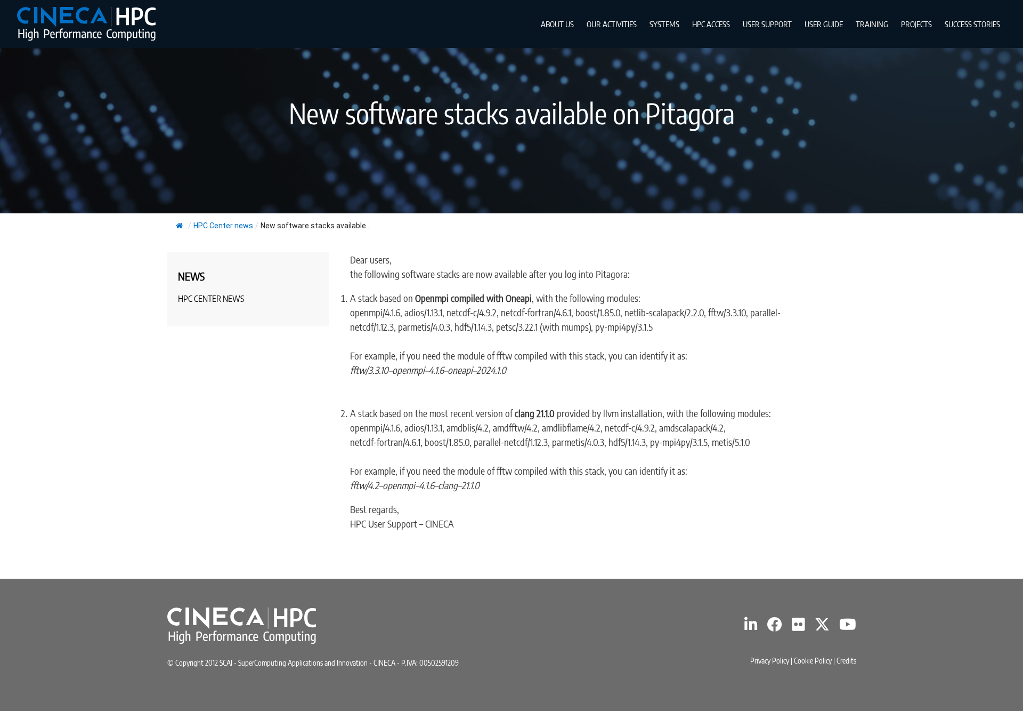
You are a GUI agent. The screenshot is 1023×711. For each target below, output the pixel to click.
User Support (767, 24)
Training (872, 24)
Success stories (972, 24)
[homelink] (86, 24)
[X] (822, 627)
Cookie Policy (813, 660)
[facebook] (774, 627)
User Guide (824, 24)
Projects (916, 24)
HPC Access (711, 24)
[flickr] (798, 627)
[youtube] (847, 627)
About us (557, 24)
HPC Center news (223, 225)
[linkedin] (751, 627)
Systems (664, 24)
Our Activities (612, 24)
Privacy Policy (769, 660)
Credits (846, 660)
